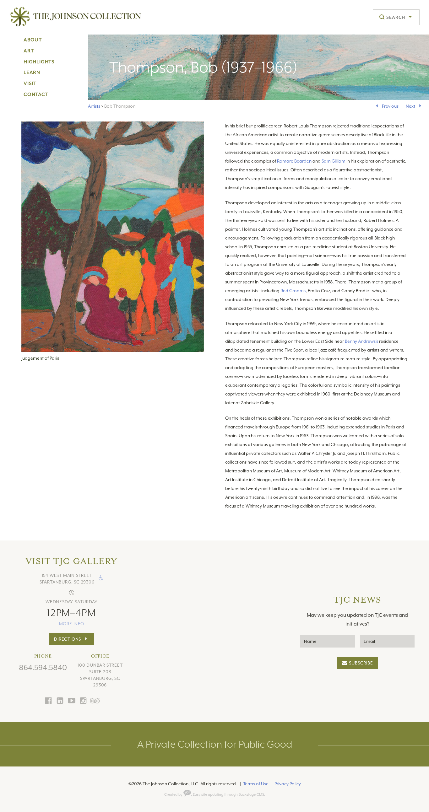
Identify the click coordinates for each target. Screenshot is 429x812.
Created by (173, 795)
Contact (36, 94)
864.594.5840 (43, 667)
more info (71, 623)
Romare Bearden (294, 161)
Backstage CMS (251, 795)
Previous (390, 106)
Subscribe (361, 662)
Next (410, 106)
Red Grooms (293, 290)
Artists (94, 106)
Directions (67, 639)
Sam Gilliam (333, 161)
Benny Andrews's (361, 341)
